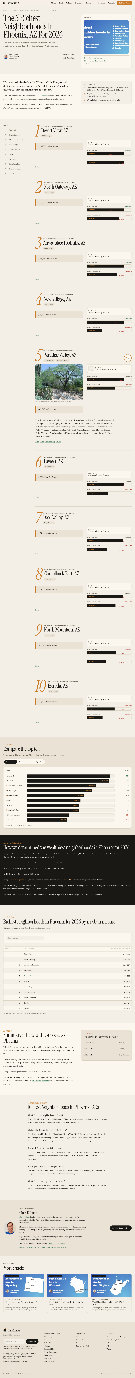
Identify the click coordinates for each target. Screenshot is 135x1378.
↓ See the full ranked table (93, 58)
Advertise (110, 1343)
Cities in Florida (81, 1343)
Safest (69, 3)
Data (37, 167)
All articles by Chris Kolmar (36, 1247)
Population (39, 762)
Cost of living (50, 442)
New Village (11, 791)
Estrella (11, 820)
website (62, 1244)
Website (22, 1247)
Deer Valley (11, 805)
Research (101, 3)
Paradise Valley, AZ (59, 354)
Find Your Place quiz (40, 1081)
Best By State (49, 1361)
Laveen (10, 800)
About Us (111, 3)
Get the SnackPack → (120, 1228)
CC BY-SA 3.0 (69, 402)
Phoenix (45, 96)
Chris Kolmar (14, 56)
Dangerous (90, 3)
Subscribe (32, 1341)
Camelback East (13, 810)
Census (63, 880)
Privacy (109, 1346)
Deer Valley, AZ (56, 517)
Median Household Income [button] (120, 949)
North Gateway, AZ (60, 186)
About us (110, 1334)
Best (61, 3)
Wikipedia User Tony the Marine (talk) (52, 402)
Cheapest (78, 3)
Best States (48, 1358)
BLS (72, 880)
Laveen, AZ (53, 461)
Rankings (13, 10)
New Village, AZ (57, 298)
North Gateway (13, 781)
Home (5, 10)
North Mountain (13, 815)
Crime (42, 442)
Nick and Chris (22, 1362)
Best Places (48, 1340)
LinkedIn (51, 1244)
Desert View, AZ (54, 130)
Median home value (25, 762)
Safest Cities (48, 1343)
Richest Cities (49, 1349)
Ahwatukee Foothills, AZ (64, 242)
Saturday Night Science (18, 880)
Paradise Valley (12, 795)
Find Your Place (124, 3)
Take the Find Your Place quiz (57, 1247)
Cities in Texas (81, 1340)
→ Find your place (90, 64)
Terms (109, 1349)
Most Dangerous (50, 1352)
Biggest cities (80, 1334)
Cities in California (82, 1337)
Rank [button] (7, 949)
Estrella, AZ (58, 685)
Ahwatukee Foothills (14, 786)
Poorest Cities (49, 1355)
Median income (11, 762)
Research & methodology (116, 1337)
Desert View (11, 776)
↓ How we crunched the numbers (96, 61)
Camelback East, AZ (61, 573)
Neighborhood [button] (29, 949)
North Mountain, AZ (62, 629)
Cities (53, 3)
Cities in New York (82, 1346)
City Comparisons (51, 1337)
